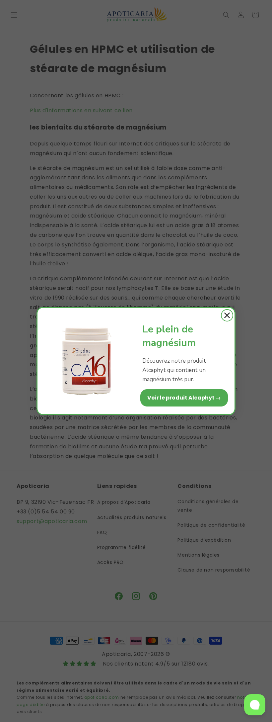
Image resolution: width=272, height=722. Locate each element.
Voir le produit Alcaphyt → (184, 398)
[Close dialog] (227, 315)
